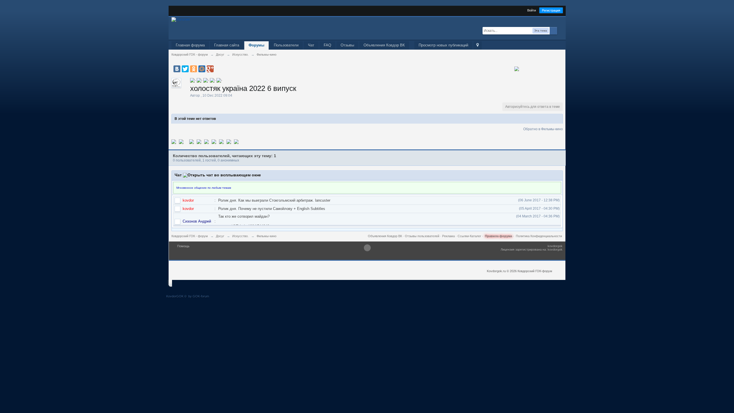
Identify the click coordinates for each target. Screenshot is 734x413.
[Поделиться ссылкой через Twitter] (173, 141)
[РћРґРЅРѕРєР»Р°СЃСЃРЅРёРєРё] (193, 68)
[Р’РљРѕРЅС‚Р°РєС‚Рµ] (176, 68)
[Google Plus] (210, 68)
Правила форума (498, 236)
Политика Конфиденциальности (539, 236)
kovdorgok (555, 246)
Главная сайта (226, 45)
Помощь (183, 246)
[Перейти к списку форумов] (180, 19)
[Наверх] (367, 247)
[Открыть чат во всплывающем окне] (222, 175)
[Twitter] (185, 68)
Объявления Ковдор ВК (384, 45)
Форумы (256, 45)
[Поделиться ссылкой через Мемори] (206, 141)
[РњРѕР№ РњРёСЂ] (201, 68)
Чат (311, 45)
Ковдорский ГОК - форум (189, 236)
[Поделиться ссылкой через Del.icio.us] (191, 141)
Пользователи (286, 45)
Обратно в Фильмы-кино (543, 129)
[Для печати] (229, 141)
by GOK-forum (198, 296)
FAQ (327, 45)
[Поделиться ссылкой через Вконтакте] (199, 141)
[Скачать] (236, 141)
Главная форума (190, 45)
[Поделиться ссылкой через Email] (221, 141)
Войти (531, 10)
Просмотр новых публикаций (443, 45)
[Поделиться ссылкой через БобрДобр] (214, 141)
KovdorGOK (175, 296)
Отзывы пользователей (422, 236)
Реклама (448, 236)
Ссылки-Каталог (469, 236)
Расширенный (560, 30)
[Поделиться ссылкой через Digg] (181, 141)
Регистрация (551, 10)
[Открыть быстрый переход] (477, 45)
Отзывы (347, 45)
